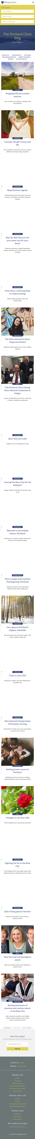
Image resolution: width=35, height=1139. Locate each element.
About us (17, 1098)
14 (23, 1028)
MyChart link (17, 1114)
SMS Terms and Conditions (17, 1088)
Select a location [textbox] (7, 16)
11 (15, 1028)
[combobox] (17, 11)
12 (18, 1028)
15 (25, 1028)
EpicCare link (17, 1116)
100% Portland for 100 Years (17, 1106)
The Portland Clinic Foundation (17, 1104)
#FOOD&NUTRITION (9, 57)
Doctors (17, 1078)
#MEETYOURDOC (24, 57)
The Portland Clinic (8, 2)
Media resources (17, 1119)
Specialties (17, 1080)
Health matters (17, 1091)
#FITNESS (27, 55)
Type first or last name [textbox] (8, 21)
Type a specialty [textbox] (6, 11)
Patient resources (17, 1083)
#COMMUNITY (17, 55)
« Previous (6, 1028)
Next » (30, 1028)
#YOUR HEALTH (21, 59)
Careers (17, 1101)
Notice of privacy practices (17, 1086)
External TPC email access (17, 1126)
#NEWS (10, 59)
